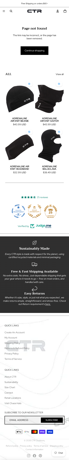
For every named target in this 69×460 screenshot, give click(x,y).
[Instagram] (29, 456)
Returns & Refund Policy (17, 348)
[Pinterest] (40, 456)
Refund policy (12, 446)
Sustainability (11, 382)
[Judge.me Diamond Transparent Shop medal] (18, 211)
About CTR (10, 376)
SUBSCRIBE (52, 420)
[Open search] (11, 11)
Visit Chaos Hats (13, 403)
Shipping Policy (12, 342)
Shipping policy (56, 446)
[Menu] (4, 11)
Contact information (34, 449)
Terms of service (41, 446)
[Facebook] (34, 456)
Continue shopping (34, 50)
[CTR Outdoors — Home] (34, 11)
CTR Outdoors (38, 440)
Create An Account (15, 332)
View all (60, 74)
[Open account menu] (57, 11)
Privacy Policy (12, 353)
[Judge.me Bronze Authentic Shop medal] (34, 211)
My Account (11, 337)
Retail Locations (13, 397)
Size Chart (10, 387)
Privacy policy (26, 446)
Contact (9, 392)
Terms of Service (13, 358)
